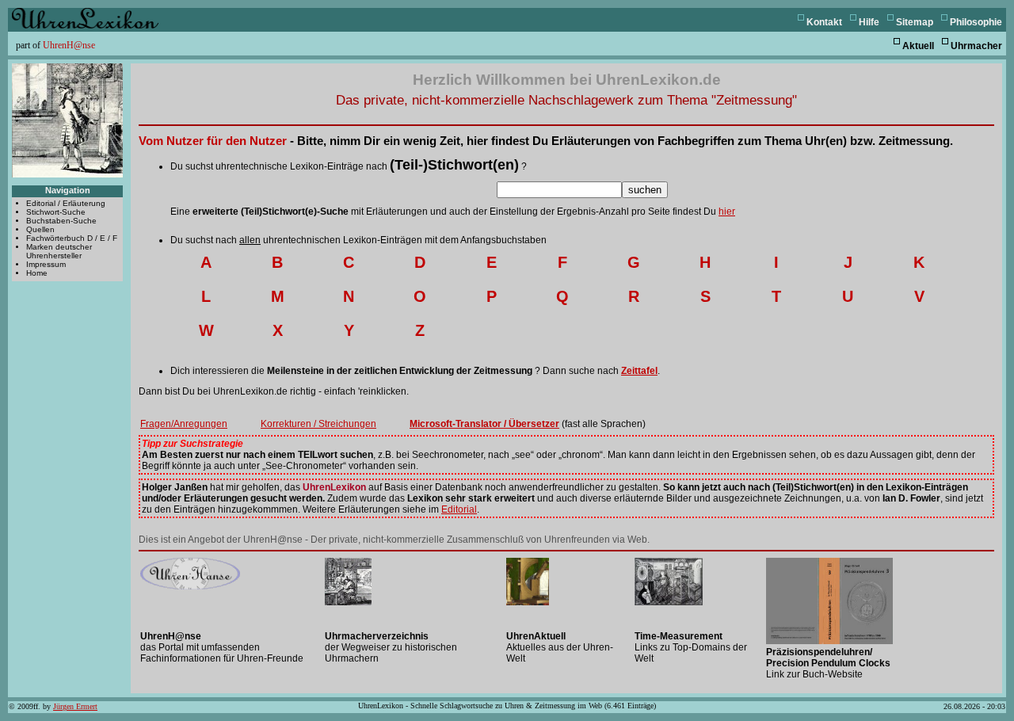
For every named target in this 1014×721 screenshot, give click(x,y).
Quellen (40, 229)
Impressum (46, 264)
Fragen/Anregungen (183, 423)
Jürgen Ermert (75, 706)
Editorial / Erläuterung (65, 203)
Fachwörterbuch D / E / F (71, 238)
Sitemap (914, 22)
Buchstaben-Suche (61, 220)
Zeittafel (639, 370)
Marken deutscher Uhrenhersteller (59, 251)
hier (727, 211)
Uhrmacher (976, 46)
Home (37, 273)
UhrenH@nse (69, 45)
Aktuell (918, 46)
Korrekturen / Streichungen (318, 423)
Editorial (459, 509)
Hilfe (869, 22)
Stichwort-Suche (56, 212)
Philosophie (976, 22)
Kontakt (824, 22)
